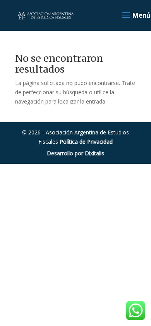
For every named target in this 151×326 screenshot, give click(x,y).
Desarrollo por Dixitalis (75, 153)
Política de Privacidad (86, 141)
